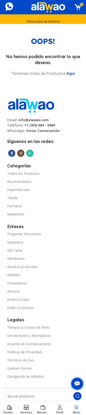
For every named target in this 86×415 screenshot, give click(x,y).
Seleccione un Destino (43, 21)
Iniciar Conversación (43, 130)
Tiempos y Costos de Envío (28, 327)
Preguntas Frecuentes (24, 234)
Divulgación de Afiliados (25, 376)
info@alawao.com (33, 120)
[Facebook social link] (11, 153)
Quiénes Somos (19, 368)
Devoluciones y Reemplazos (29, 335)
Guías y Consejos (20, 307)
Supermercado (18, 189)
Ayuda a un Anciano (22, 266)
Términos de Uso (20, 360)
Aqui (70, 73)
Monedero (15, 242)
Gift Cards (14, 250)
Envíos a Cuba (18, 299)
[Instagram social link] (20, 153)
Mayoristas (15, 214)
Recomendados (19, 181)
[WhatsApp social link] (29, 153)
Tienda (12, 198)
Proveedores (17, 283)
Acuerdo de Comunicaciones (29, 344)
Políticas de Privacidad (24, 352)
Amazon (13, 291)
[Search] (77, 396)
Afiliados (13, 275)
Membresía (16, 258)
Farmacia (14, 206)
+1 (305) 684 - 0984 (39, 125)
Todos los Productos (23, 173)
